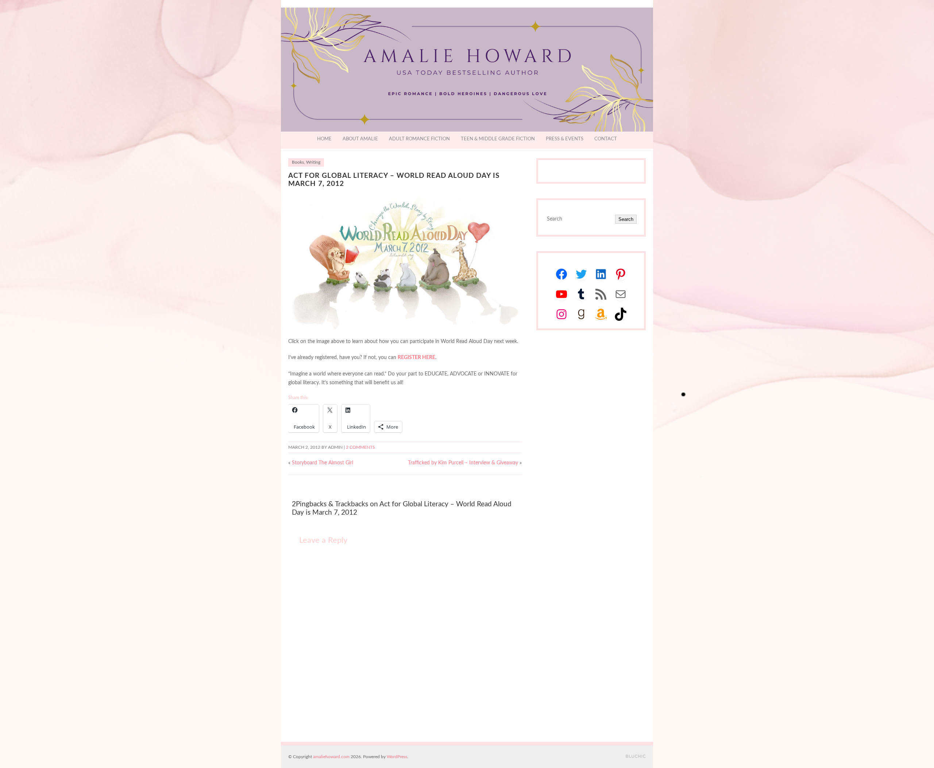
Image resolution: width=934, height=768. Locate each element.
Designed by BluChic (636, 757)
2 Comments (360, 447)
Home (324, 139)
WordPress (397, 757)
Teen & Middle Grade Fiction (498, 139)
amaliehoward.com (331, 757)
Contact (605, 139)
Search (625, 219)
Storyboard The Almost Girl (322, 462)
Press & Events (564, 139)
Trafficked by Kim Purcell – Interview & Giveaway (463, 462)
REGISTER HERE (416, 357)
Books (298, 162)
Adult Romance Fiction (419, 139)
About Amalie (360, 139)
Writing (313, 162)
